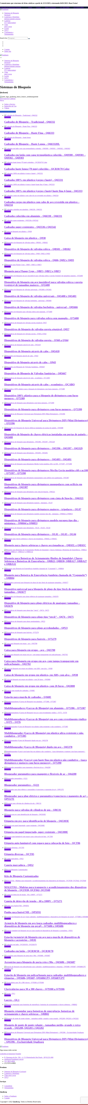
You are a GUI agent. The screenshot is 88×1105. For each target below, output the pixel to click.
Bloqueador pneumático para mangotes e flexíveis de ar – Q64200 (40, 774)
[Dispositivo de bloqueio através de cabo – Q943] (21, 356)
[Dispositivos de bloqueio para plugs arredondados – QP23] (24, 621)
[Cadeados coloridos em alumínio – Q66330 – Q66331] (23, 209)
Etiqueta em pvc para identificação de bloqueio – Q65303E (36, 821)
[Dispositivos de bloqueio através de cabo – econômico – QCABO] (27, 378)
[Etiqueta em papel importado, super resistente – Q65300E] (24, 825)
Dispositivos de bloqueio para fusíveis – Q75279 (30, 639)
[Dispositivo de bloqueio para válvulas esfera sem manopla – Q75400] (28, 312)
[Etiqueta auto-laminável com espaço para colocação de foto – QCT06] (28, 836)
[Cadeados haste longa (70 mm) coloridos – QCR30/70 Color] (25, 162)
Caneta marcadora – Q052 (18, 865)
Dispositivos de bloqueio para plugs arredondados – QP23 (36, 628)
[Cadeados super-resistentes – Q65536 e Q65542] (21, 220)
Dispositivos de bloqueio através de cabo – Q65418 (31, 351)
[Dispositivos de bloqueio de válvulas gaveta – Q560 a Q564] (25, 334)
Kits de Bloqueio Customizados (21, 876)
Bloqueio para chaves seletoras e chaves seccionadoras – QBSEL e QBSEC (45, 545)
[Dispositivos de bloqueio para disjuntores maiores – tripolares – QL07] (28, 503)
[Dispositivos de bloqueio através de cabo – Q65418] (22, 345)
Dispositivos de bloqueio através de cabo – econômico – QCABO (39, 384)
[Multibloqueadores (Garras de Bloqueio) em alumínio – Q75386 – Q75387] (30, 702)
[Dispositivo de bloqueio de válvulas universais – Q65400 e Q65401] (28, 290)
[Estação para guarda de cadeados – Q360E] (19, 690)
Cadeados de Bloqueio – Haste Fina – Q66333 (29, 133)
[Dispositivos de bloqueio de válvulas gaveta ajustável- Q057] (25, 323)
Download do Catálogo (8, 112)
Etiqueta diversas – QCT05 (19, 854)
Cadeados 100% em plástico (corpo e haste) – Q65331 (33, 180)
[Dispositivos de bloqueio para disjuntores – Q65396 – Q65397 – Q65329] (29, 442)
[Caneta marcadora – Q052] (14, 859)
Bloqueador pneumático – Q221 (21, 785)
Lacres (6, 28)
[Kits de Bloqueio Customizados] (15, 870)
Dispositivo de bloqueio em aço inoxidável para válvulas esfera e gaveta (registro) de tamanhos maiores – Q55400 (43, 283)
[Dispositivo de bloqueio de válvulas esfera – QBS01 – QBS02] (26, 242)
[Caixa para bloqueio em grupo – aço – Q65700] (20, 643)
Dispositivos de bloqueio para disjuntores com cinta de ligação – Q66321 (43, 498)
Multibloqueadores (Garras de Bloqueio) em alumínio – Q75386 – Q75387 (45, 708)
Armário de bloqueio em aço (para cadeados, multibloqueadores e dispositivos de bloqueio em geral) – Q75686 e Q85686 (40, 924)
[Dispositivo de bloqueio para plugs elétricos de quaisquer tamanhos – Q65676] (31, 596)
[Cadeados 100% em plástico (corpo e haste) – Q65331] (23, 173)
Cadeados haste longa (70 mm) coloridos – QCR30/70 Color (37, 168)
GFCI (6, 30)
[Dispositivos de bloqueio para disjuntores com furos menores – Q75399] (29, 403)
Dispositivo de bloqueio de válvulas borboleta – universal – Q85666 (41, 307)
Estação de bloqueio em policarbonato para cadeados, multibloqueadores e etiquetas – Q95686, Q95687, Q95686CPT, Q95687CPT (45, 976)
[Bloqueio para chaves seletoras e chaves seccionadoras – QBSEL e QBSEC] (30, 539)
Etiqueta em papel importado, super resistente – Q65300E (36, 832)
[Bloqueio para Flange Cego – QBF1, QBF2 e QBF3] (22, 265)
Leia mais (7, 117)
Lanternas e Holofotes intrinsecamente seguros (12, 18)
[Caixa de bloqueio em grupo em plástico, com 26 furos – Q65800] (27, 679)
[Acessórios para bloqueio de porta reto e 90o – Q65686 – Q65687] (27, 956)
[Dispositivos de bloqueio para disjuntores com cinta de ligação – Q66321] (29, 492)
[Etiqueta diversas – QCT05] (14, 848)
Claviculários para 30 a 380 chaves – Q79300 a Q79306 (34, 989)
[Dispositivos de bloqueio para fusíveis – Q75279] (21, 632)
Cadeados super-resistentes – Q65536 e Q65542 (30, 227)
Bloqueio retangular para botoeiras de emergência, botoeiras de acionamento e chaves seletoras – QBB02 (39, 1012)
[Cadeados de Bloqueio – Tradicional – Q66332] (20, 115)
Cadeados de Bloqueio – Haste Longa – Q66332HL (32, 144)
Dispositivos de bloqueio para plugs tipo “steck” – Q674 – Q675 (39, 616)
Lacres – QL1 (11, 1000)
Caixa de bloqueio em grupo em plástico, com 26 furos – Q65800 (39, 686)
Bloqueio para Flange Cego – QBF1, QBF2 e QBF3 (32, 271)
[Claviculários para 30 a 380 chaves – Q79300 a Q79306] (24, 982)
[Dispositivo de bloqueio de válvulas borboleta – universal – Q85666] (27, 301)
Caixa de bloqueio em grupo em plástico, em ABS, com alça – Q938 (41, 675)
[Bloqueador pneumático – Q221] (15, 778)
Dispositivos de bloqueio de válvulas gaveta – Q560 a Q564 (36, 340)
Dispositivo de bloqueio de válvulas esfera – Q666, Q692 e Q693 (39, 260)
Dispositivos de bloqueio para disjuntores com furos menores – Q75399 (43, 409)
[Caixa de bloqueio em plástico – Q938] (18, 231)
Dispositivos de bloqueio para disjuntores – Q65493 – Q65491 (37, 459)
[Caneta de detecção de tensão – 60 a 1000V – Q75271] (23, 895)
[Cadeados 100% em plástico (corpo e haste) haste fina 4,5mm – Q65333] (29, 184)
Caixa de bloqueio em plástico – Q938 (25, 238)
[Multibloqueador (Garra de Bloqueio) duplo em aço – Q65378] (26, 740)
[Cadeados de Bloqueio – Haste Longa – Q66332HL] (17, 137)
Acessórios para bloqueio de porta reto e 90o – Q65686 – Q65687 (39, 962)
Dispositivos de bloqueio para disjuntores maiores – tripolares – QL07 (42, 509)
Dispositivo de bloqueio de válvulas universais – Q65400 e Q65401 (40, 296)
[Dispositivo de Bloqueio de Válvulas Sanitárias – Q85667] (24, 367)
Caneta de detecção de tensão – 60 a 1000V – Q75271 (33, 901)
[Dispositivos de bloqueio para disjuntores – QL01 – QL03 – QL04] (27, 528)
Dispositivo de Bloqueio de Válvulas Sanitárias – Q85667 (35, 373)
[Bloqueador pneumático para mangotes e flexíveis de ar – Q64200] (27, 767)
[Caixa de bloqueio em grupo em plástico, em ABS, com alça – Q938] (28, 668)
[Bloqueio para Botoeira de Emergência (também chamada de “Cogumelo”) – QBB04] (34, 569)
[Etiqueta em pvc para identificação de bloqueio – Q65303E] (25, 814)
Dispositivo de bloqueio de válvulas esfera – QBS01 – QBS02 (37, 249)
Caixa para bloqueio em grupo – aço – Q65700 (29, 650)
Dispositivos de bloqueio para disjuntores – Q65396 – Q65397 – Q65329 (43, 448)
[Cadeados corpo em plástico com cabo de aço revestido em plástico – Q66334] (31, 195)
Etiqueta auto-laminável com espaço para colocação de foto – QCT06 (42, 843)
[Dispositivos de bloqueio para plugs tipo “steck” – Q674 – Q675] (26, 610)
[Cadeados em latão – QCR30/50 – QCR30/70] (20, 944)
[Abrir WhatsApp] (82, 1099)
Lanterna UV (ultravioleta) (10, 22)
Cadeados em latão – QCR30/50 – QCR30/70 (28, 951)
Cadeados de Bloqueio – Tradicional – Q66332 (29, 121)
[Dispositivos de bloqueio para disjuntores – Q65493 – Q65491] (26, 453)
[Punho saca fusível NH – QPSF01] (16, 906)
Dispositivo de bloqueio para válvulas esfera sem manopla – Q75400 (41, 318)
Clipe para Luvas (8, 25)
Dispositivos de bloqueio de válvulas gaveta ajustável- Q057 (36, 329)
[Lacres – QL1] (9, 993)
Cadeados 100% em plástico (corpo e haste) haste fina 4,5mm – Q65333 (43, 191)
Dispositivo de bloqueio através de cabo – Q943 (30, 362)
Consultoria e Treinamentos (8, 33)
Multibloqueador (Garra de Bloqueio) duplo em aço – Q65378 (38, 747)
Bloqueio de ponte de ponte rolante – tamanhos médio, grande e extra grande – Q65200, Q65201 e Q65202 (42, 1026)
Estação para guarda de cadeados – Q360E (27, 697)
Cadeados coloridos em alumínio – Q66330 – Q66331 (33, 216)
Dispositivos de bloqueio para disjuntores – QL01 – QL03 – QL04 (40, 534)
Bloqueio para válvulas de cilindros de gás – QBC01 (32, 809)
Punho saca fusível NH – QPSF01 (22, 912)
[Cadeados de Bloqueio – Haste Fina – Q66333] (20, 126)
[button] (2, 100)
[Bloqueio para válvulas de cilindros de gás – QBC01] (22, 803)
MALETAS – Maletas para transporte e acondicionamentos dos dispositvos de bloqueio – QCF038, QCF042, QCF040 (45, 888)
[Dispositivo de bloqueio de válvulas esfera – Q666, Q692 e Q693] (27, 254)
